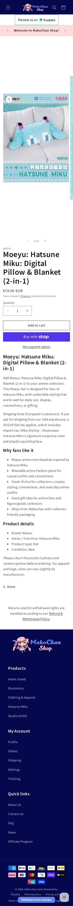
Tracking (14, 779)
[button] (8, 7)
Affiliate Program (20, 841)
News (12, 832)
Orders (13, 751)
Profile (13, 742)
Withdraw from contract (36, 899)
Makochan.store (34, 889)
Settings (14, 769)
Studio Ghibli (17, 716)
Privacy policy (54, 894)
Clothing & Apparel (21, 697)
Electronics (16, 688)
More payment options (36, 346)
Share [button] (11, 587)
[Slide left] (27, 240)
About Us (14, 805)
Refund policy (33, 894)
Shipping (25, 295)
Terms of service (17, 900)
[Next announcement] (65, 30)
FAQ (11, 823)
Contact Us (16, 814)
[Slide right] (45, 240)
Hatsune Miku (18, 706)
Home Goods (17, 679)
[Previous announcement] (7, 30)
